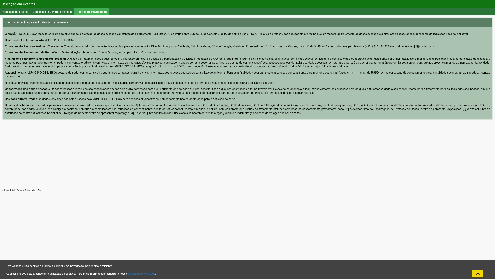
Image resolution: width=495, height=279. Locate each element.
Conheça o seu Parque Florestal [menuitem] (52, 12)
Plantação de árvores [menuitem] (15, 12)
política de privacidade (141, 273)
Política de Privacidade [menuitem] (93, 11)
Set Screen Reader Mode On (27, 190)
